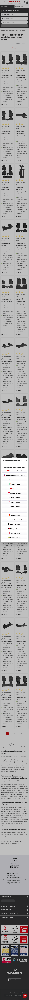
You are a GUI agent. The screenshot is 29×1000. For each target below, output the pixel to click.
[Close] (26, 460)
